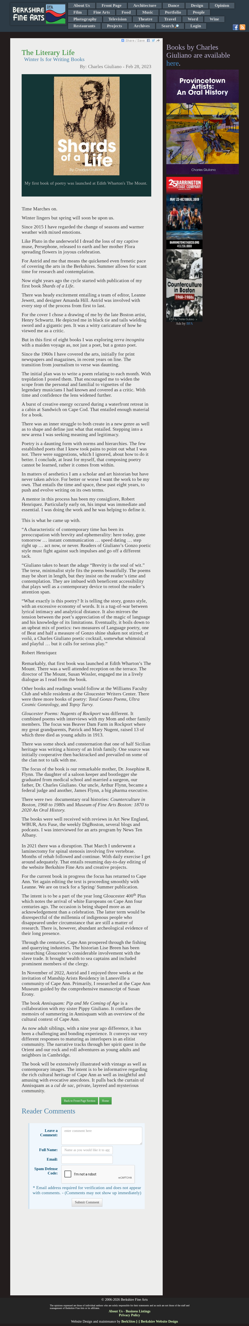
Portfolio (173, 12)
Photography (85, 19)
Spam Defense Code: (46, 1171)
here (172, 63)
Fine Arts (101, 12)
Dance (173, 5)
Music (147, 12)
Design (197, 5)
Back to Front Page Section (79, 1100)
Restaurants (84, 26)
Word (193, 19)
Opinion (222, 5)
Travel (170, 19)
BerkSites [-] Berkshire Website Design (149, 1321)
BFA (190, 323)
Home (105, 1100)
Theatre (145, 19)
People (199, 12)
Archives (142, 26)
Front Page (112, 5)
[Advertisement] (86, 1254)
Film (77, 12)
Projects (114, 26)
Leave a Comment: (49, 1133)
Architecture (144, 5)
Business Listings (138, 1311)
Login (195, 26)
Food (126, 12)
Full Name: (48, 1150)
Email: (52, 1159)
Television (117, 19)
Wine (214, 19)
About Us (81, 5)
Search (168, 26)
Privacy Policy (129, 1315)
